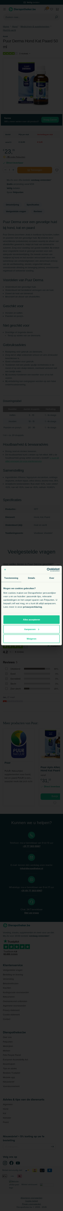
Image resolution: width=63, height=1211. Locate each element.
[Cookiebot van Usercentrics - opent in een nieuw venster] (47, 570)
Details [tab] (31, 578)
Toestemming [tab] (11, 578)
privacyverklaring (32, 607)
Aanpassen (30, 629)
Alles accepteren (31, 619)
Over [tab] (51, 578)
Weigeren (31, 638)
